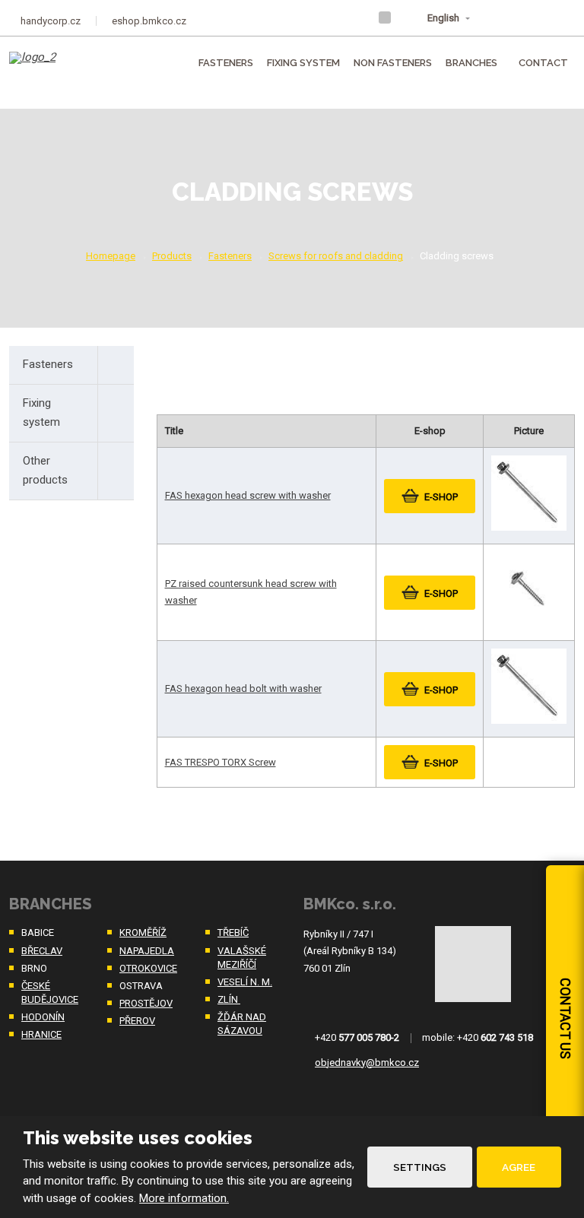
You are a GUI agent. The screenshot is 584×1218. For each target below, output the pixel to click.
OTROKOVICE (148, 968)
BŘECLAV (41, 950)
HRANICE (41, 1034)
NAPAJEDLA (146, 950)
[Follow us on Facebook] (385, 17)
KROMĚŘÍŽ (143, 932)
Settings (419, 1167)
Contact (543, 62)
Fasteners (225, 62)
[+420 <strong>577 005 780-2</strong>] (529, 17)
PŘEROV (137, 1020)
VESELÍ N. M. (244, 982)
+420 (357, 1037)
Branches (471, 62)
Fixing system (303, 62)
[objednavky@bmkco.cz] (560, 17)
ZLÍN (228, 999)
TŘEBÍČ (233, 932)
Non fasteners (393, 62)
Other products (45, 470)
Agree (518, 1167)
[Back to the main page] (62, 68)
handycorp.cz (51, 21)
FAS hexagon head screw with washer (248, 495)
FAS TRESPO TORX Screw (220, 762)
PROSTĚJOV (146, 1003)
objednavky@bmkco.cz (367, 1062)
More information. (184, 1198)
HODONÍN (43, 1017)
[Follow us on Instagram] (404, 17)
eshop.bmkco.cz (149, 21)
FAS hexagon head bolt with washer (243, 688)
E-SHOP (441, 497)
